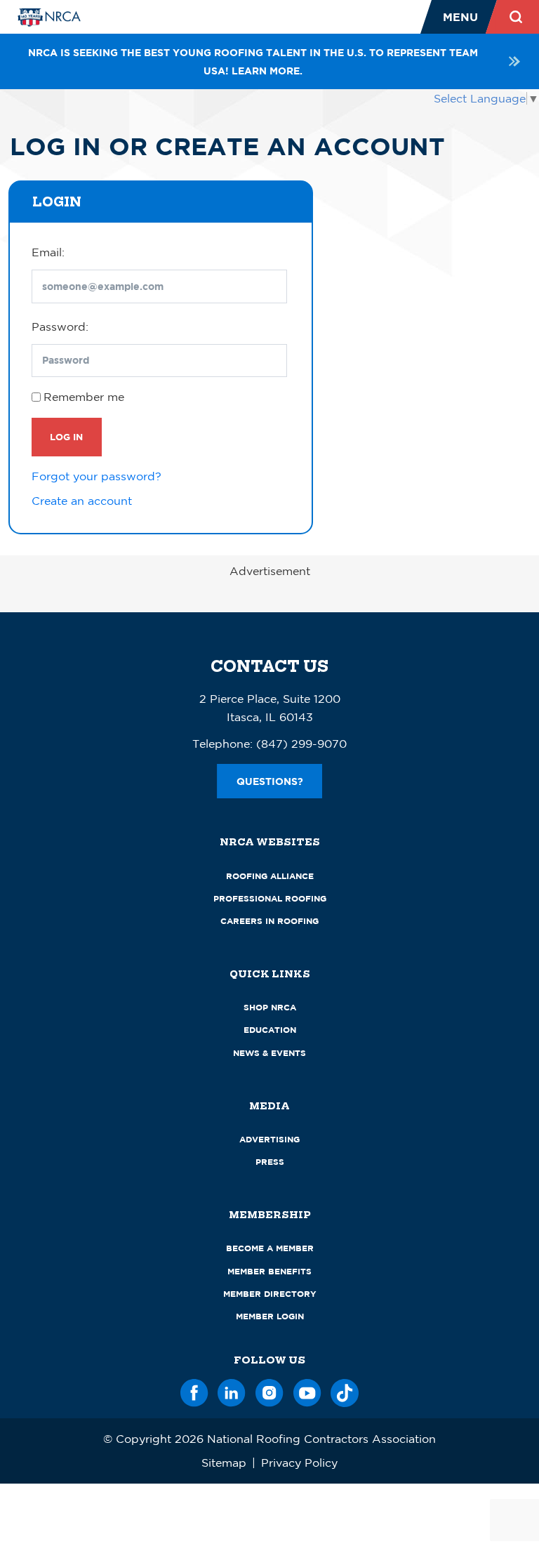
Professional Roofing (269, 898)
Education (270, 1029)
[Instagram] (269, 1390)
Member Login (270, 1316)
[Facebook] (194, 1390)
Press (269, 1161)
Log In (66, 436)
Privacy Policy (299, 1462)
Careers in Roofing (269, 921)
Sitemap (223, 1462)
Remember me (84, 396)
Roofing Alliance (270, 876)
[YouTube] (307, 1390)
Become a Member (270, 1248)
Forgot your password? (96, 476)
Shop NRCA (270, 1007)
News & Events (269, 1053)
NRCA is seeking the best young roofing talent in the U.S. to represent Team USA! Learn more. (253, 61)
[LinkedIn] (232, 1390)
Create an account (82, 500)
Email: (48, 252)
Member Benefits (269, 1271)
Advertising (269, 1139)
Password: (60, 326)
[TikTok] (345, 1390)
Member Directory (270, 1293)
